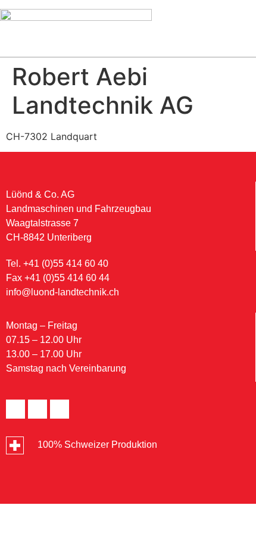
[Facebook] (15, 409)
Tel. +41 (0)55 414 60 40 (57, 263)
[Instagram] (59, 409)
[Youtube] (37, 409)
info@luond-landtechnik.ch (62, 292)
